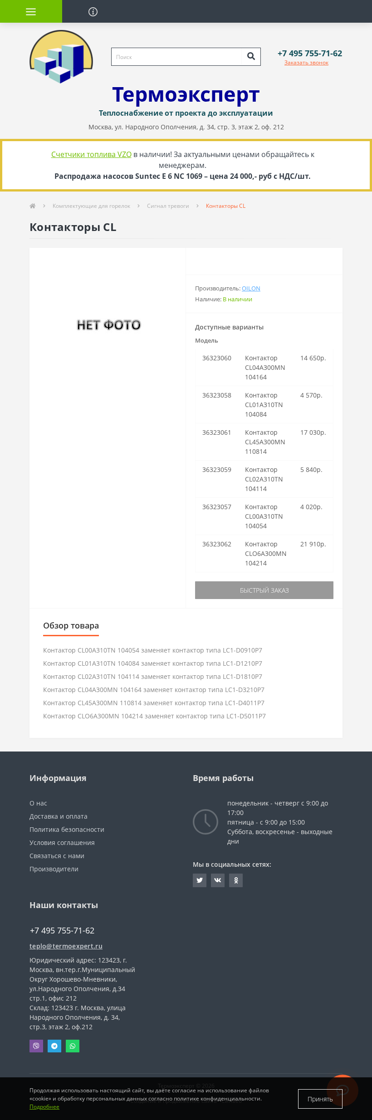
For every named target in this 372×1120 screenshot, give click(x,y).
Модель (206, 340)
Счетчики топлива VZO (91, 154)
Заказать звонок (306, 62)
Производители (53, 869)
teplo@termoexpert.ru (66, 946)
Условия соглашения (62, 842)
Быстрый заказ (264, 590)
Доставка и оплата (58, 816)
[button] (310, 53)
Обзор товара (71, 625)
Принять (320, 1099)
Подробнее (44, 1106)
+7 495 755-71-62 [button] (62, 930)
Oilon (251, 288)
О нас (38, 803)
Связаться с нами (56, 855)
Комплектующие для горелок (91, 206)
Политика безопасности (66, 829)
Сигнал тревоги (168, 206)
